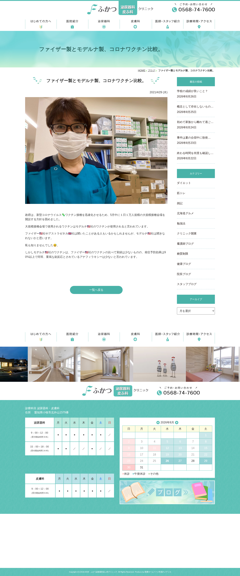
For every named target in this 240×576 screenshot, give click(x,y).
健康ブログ (184, 263)
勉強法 (181, 223)
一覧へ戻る (96, 289)
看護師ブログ (185, 243)
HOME (141, 70)
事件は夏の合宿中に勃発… (194, 140)
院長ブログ (184, 274)
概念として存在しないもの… (195, 109)
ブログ (151, 70)
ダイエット (184, 182)
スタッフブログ (187, 284)
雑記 (180, 203)
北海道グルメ (185, 213)
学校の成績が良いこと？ (192, 94)
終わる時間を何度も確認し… (195, 156)
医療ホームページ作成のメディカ (158, 572)
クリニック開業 (187, 233)
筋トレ (181, 193)
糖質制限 (182, 253)
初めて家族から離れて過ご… (195, 124)
